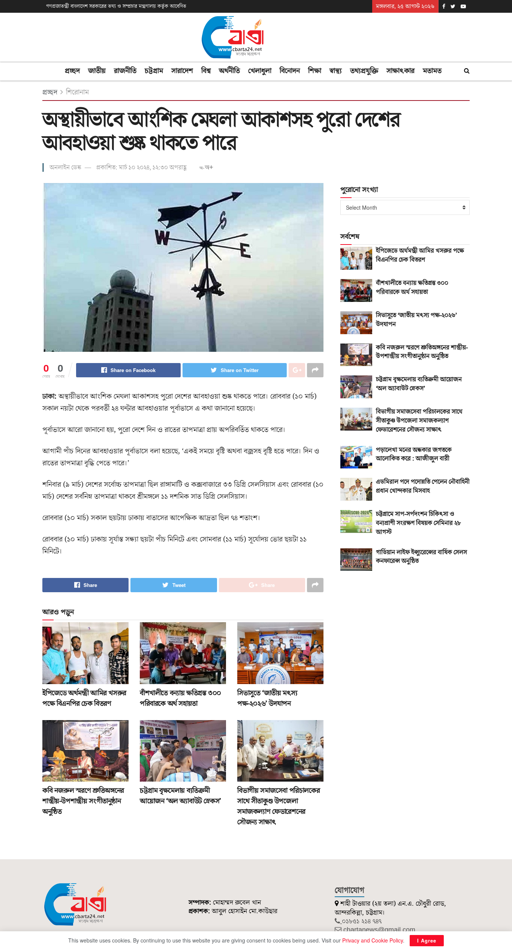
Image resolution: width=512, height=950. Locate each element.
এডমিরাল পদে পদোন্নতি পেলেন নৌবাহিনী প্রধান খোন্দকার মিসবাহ (423, 486)
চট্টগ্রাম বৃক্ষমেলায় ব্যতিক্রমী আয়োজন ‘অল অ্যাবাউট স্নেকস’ (180, 795)
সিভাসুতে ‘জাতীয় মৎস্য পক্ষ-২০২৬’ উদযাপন (267, 698)
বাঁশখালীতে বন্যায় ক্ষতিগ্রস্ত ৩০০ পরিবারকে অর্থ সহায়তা (180, 698)
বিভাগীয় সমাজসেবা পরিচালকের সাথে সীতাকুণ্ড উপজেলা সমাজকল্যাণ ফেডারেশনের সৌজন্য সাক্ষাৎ (278, 806)
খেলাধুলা (259, 71)
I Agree (426, 940)
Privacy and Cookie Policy (372, 940)
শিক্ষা (314, 71)
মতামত (432, 71)
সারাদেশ (182, 71)
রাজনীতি (125, 71)
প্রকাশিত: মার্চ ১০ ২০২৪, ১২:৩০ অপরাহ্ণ (141, 167)
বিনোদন (290, 71)
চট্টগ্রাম (154, 71)
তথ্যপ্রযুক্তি (364, 71)
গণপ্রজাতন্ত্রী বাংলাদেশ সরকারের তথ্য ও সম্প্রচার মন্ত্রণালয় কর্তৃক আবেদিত (116, 6)
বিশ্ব (206, 71)
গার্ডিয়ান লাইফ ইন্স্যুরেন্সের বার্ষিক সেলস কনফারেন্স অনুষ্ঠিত (421, 557)
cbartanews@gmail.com (379, 930)
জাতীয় (97, 71)
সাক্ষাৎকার (400, 71)
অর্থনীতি (229, 71)
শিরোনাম (77, 92)
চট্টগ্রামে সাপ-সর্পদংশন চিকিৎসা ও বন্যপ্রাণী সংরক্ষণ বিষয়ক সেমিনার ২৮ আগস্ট (418, 523)
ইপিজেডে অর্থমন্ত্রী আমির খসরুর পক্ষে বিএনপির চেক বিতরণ (84, 698)
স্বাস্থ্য (335, 71)
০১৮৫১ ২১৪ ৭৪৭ (362, 921)
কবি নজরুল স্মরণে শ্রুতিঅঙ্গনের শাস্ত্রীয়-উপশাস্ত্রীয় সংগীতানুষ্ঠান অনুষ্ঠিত (83, 801)
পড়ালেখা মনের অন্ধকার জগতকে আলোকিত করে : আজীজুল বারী (414, 455)
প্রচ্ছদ (72, 71)
